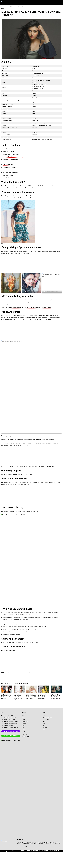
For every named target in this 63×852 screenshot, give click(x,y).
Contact (29, 850)
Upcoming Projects (8, 164)
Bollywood (10, 672)
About (23, 850)
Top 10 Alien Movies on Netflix (7, 715)
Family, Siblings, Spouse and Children (13, 156)
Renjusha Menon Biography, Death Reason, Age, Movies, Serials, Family (43, 696)
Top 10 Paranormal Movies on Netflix (8, 717)
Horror (23, 717)
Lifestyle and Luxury (8, 170)
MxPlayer (45, 727)
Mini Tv (44, 731)
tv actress (31, 672)
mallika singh (19, 672)
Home (2, 6)
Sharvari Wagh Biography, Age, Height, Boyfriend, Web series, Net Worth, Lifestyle (29, 307)
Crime (23, 719)
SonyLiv (44, 721)
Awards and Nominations (9, 167)
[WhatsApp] (21, 677)
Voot (44, 725)
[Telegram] (24, 677)
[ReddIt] (18, 677)
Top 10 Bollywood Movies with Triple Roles (9, 721)
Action (23, 715)
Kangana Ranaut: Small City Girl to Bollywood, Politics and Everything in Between (6, 696)
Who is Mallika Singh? (8, 151)
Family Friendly (25, 731)
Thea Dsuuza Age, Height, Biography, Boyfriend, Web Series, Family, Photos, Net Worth (19, 696)
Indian (15, 672)
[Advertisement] (31, 264)
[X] (16, 677)
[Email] (27, 677)
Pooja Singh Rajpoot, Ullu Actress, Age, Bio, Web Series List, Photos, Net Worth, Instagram (56, 696)
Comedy (24, 723)
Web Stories (24, 733)
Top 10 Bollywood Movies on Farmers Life (9, 727)
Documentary (25, 721)
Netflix (44, 715)
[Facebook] (13, 677)
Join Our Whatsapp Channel (11, 735)
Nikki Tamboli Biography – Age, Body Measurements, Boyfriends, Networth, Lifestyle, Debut (31, 439)
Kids (23, 727)
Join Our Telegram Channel (12, 731)
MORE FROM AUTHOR (21, 683)
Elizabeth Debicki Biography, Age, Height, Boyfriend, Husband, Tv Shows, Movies (31, 696)
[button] (59, 2)
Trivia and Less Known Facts (10, 172)
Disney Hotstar (46, 719)
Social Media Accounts (9, 178)
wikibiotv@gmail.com (26, 846)
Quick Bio (5, 149)
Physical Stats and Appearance (11, 154)
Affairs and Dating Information (10, 159)
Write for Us (24, 734)
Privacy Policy (38, 850)
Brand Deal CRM (25, 736)
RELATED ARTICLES (7, 683)
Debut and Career (7, 162)
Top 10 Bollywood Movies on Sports (8, 725)
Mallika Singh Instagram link (8, 650)
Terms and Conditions (51, 850)
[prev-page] (2, 702)
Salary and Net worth (8, 175)
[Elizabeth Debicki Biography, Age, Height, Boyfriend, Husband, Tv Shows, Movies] (31, 689)
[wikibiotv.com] (5, 2)
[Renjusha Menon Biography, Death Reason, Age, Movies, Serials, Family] (43, 689)
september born (26, 672)
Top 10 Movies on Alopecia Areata (8, 719)
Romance (24, 725)
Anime (23, 729)
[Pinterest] (10, 677)
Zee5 (44, 723)
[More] (30, 677)
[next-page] (4, 702)
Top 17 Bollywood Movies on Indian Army (9, 723)
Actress (6, 6)
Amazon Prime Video (47, 717)
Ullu (44, 729)
